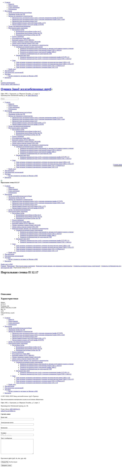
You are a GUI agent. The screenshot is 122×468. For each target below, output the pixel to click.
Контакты (8, 77)
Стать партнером (13, 7)
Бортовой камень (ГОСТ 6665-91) (23, 40)
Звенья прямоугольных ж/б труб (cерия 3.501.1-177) (29, 23)
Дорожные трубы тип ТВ (16, 14)
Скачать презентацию (8, 83)
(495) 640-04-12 (33, 95)
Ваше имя (4, 417)
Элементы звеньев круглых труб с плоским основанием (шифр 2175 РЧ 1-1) (44, 57)
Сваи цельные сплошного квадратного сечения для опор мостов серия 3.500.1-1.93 (43, 62)
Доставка (8, 74)
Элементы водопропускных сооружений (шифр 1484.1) (38, 52)
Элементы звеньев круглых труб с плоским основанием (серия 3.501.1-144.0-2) (45, 59)
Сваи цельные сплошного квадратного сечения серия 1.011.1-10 (37, 67)
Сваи (14, 60)
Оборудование (13, 6)
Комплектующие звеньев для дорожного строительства (30, 45)
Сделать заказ (117, 164)
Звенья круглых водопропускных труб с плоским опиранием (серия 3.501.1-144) (38, 19)
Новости (11, 4)
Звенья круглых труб (23, 55)
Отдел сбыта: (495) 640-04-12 (10, 84)
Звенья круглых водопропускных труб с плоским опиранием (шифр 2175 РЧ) (37, 18)
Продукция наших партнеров (18, 28)
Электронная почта (7, 422)
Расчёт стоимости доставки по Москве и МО (23, 76)
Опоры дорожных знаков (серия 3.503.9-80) (26, 41)
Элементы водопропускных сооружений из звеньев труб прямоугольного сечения (46, 48)
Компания (4, 428)
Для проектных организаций (14, 72)
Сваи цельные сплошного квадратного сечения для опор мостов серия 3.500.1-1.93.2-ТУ (45, 64)
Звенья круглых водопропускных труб (24, 21)
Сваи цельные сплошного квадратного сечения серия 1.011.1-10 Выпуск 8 (40, 65)
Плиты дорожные (18, 36)
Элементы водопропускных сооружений (29, 47)
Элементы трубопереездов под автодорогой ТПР (36, 53)
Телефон (3, 433)
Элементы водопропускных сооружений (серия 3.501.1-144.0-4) (40, 50)
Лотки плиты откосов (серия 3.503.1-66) (25, 43)
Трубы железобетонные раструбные (20, 12)
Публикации (12, 9)
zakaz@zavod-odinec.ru (8, 411)
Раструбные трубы (18, 29)
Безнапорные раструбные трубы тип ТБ (29, 33)
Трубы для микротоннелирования (19, 26)
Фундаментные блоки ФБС (21, 38)
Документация (9, 71)
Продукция (8, 11)
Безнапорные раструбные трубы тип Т (28, 31)
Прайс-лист (12, 69)
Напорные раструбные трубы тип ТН (28, 35)
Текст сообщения (6, 438)
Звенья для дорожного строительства (20, 16)
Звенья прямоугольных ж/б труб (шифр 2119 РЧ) (28, 24)
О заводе (7, 2)
